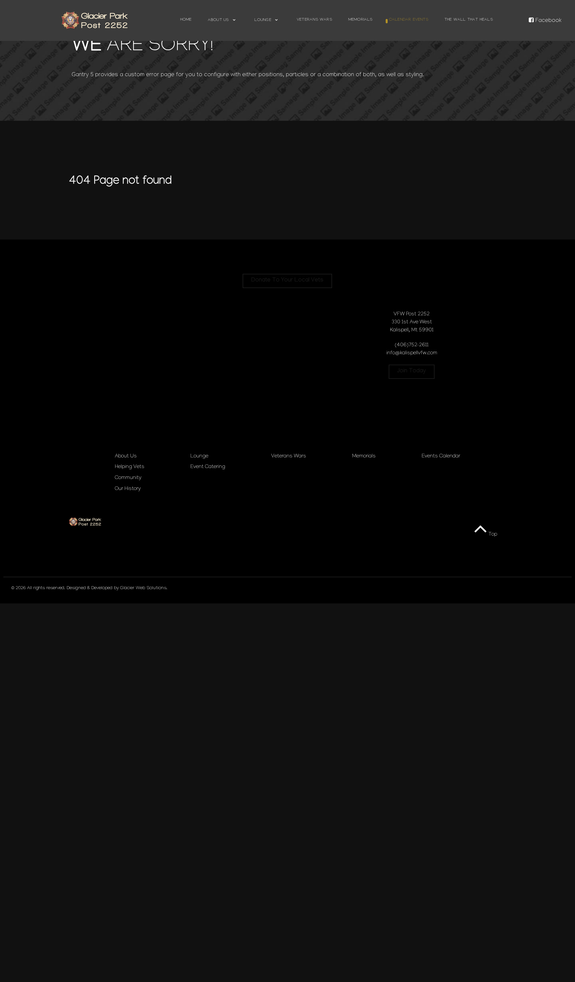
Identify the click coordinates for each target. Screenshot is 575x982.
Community (128, 478)
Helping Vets (129, 467)
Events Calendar (441, 456)
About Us (126, 456)
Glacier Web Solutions (143, 588)
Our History (128, 489)
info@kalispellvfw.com (411, 353)
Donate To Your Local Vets (287, 280)
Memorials (364, 456)
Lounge (199, 456)
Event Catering (207, 467)
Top (492, 535)
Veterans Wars (288, 456)
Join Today (411, 371)
